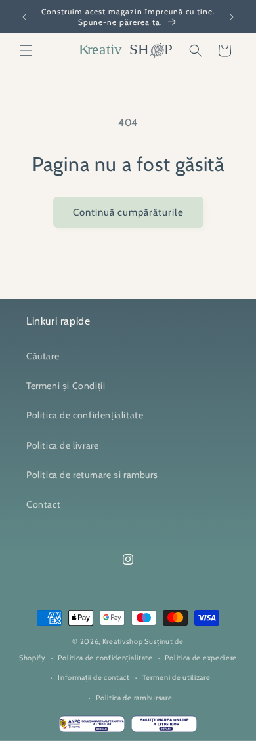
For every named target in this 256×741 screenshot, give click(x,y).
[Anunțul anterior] (24, 17)
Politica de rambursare (134, 697)
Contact (43, 504)
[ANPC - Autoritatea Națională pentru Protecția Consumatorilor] (92, 727)
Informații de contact (94, 677)
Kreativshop (122, 641)
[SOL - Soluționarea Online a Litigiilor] (164, 727)
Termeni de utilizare (176, 677)
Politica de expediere (201, 657)
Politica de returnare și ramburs (92, 475)
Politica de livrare (62, 445)
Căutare (42, 356)
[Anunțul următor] (231, 17)
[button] (26, 50)
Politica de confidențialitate (84, 415)
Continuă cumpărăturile (128, 212)
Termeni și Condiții (65, 385)
